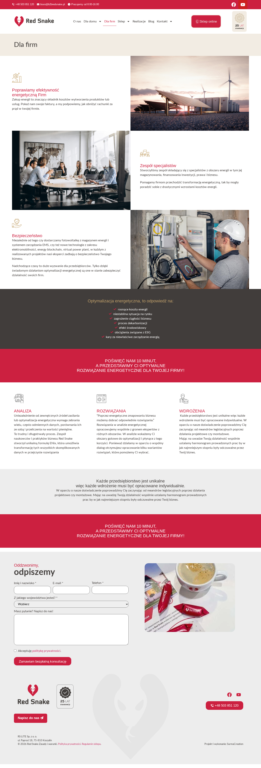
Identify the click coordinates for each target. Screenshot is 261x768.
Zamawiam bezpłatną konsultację (42, 661)
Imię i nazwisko (25, 583)
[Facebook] (233, 4)
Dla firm (109, 21)
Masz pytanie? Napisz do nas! (33, 611)
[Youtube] (242, 4)
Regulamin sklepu (91, 744)
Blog (151, 21)
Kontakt (162, 21)
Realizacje (139, 21)
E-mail (58, 583)
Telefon (98, 582)
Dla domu (90, 21)
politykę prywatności (46, 650)
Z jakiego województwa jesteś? (36, 597)
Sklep (121, 21)
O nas (77, 21)
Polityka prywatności (69, 744)
